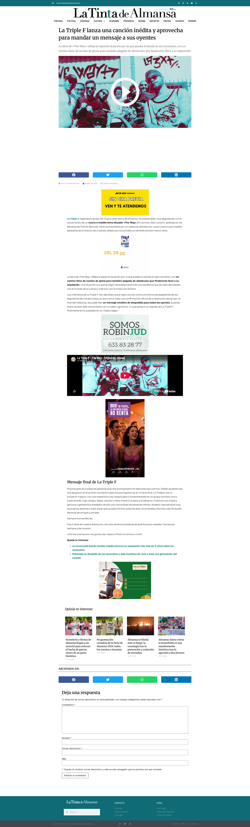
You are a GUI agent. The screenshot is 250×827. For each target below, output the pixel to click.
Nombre (66, 738)
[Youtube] (192, 3)
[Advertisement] (122, 150)
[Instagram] (183, 3)
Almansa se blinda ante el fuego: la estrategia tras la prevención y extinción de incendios (141, 646)
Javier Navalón (192, 824)
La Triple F (73, 218)
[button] (74, 175)
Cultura (98, 21)
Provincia (129, 21)
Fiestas (167, 21)
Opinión (192, 21)
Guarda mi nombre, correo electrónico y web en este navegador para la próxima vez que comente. (113, 769)
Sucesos (179, 21)
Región (141, 21)
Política (71, 21)
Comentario (68, 705)
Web (64, 759)
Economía (114, 21)
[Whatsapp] (196, 3)
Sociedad (84, 21)
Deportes (154, 21)
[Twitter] (125, 824)
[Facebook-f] (179, 3)
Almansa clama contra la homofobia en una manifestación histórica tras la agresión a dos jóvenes (171, 646)
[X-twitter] (187, 3)
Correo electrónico (72, 748)
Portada (58, 21)
